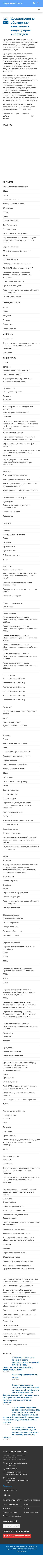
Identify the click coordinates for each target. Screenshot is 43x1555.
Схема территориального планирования (19, 1099)
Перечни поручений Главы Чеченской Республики (18, 948)
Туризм (6, 1104)
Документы (7, 324)
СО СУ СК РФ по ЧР (10, 259)
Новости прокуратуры (12, 1051)
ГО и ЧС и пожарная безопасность (17, 251)
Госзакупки (7, 396)
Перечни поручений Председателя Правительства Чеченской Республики (19, 969)
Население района (10, 881)
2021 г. (5, 961)
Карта (5, 856)
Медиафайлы (8, 876)
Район (5, 1074)
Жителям (6, 736)
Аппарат (6, 320)
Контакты (7, 860)
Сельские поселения (11, 908)
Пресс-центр (8, 1033)
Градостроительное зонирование (16, 264)
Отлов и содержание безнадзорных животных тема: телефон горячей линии (19, 1291)
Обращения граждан (11, 915)
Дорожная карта (9, 1218)
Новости (6, 1040)
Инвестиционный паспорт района (17, 1233)
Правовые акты (9, 546)
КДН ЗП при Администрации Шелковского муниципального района (20, 484)
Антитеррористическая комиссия (16, 479)
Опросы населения (11, 247)
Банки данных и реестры (13, 392)
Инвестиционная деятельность (15, 1215)
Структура (7, 523)
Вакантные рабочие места (13, 1206)
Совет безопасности (11, 199)
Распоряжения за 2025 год (14, 1111)
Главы (5, 538)
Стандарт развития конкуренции (16, 1329)
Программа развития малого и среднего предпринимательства (19, 1315)
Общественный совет (11, 1257)
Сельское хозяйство (11, 1325)
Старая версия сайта (12, 3)
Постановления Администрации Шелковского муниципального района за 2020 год (20, 619)
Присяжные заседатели (12, 286)
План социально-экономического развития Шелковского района (21, 1304)
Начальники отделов (11, 512)
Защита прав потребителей (14, 1210)
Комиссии (7, 472)
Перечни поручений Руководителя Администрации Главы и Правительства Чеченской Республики (19, 992)
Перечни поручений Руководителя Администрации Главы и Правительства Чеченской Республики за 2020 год (19, 1014)
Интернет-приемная (11, 922)
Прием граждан (9, 328)
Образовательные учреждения (15, 892)
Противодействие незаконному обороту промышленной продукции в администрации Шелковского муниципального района (19, 1066)
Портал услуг (8, 606)
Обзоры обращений (11, 927)
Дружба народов (10, 225)
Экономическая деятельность (15, 1345)
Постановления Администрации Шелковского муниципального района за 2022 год (20, 637)
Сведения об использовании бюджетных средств (19, 712)
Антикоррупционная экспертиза (16, 412)
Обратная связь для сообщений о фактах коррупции (19, 444)
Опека (5, 216)
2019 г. (5, 952)
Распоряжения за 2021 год (14, 683)
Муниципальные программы (15, 725)
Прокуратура (8, 1048)
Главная (6, 530)
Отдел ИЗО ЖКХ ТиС (11, 221)
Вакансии (7, 417)
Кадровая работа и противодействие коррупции (18, 407)
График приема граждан (13, 918)
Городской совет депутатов (14, 535)
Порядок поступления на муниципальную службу (20, 590)
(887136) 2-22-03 (11, 1469)
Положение (8, 339)
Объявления (8, 208)
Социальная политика (12, 297)
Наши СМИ (7, 1036)
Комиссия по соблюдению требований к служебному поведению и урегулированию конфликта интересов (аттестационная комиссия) (20, 425)
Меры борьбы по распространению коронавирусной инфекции (17, 380)
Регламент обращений (12, 931)
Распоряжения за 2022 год (14, 687)
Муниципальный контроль (14, 204)
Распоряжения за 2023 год (14, 691)
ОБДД (5, 191)
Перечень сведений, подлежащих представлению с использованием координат (17, 274)
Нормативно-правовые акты (14, 1253)
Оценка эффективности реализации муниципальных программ (17, 1298)
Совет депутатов (9, 1115)
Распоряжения (9, 675)
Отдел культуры (9, 229)
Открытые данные (10, 1082)
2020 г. (5, 363)
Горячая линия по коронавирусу (16, 370)
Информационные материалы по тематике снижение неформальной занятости (20, 1280)
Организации (8, 1077)
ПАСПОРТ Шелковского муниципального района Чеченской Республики (20, 1087)
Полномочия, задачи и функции (16, 497)
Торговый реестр (10, 1340)
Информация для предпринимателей (18, 1286)
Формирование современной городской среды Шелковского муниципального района (19, 240)
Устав (5, 307)
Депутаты (7, 316)
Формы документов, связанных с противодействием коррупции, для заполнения (17, 462)
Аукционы (7, 399)
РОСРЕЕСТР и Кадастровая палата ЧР (18, 268)
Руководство (8, 502)
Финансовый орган (11, 1156)
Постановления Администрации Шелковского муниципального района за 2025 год (20, 1026)
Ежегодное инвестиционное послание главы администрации (21, 1223)
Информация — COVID (12, 374)
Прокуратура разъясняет (13, 1055)
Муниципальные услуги (12, 603)
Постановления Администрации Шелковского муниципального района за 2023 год (20, 647)
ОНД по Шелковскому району (15, 233)
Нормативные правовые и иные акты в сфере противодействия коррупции (19, 438)
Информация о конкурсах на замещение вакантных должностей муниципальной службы (19, 575)
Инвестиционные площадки (14, 1229)
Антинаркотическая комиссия (15, 475)
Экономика (7, 1199)
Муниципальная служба (13, 570)
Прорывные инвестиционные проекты (19, 1269)
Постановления (9, 613)
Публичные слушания (12, 555)
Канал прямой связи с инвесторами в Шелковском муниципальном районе (18, 1238)
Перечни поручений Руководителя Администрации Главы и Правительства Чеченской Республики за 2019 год (19, 1004)
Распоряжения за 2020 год (14, 678)
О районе (7, 885)
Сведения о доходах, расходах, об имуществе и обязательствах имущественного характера (21, 345)
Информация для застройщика (15, 187)
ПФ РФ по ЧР (8, 195)
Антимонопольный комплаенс (15, 281)
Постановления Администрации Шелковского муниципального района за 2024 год (20, 656)
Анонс (5, 255)
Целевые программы (11, 722)
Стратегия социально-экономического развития (19, 1094)
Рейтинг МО (8, 1321)
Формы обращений (11, 935)
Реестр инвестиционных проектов (17, 1265)
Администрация (9, 388)
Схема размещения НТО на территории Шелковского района (19, 1335)
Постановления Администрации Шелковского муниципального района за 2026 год (20, 665)
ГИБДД (5, 212)
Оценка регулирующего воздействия (18, 1261)
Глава (5, 311)
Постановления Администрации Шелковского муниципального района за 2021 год (20, 628)
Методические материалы (13, 432)
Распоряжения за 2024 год (14, 695)
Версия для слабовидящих (19, 1536)
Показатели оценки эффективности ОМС (19, 1310)
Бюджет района (9, 1202)
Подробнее (7, 1486)
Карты (5, 888)
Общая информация (11, 897)
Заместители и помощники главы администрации (16, 506)
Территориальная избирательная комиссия (21, 490)
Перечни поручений (11, 942)
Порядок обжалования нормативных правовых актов (18, 583)
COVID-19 (6, 367)
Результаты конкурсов (12, 596)
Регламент (7, 707)
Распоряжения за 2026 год (14, 700)
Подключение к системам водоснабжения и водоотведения (21, 291)
